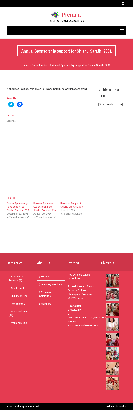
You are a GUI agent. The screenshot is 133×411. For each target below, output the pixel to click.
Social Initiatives (41, 65)
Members (46, 303)
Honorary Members (51, 284)
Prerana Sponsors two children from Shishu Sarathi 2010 (44, 207)
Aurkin (122, 406)
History (45, 276)
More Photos (105, 392)
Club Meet (16, 295)
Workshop (16, 323)
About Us (16, 288)
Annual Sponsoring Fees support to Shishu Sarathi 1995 (18, 207)
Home (26, 65)
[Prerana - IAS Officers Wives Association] (66, 14)
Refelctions (17, 303)
